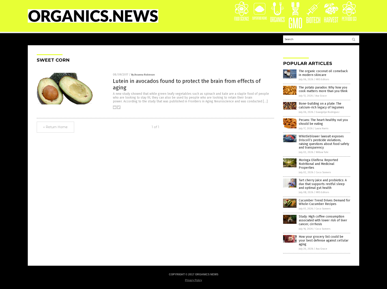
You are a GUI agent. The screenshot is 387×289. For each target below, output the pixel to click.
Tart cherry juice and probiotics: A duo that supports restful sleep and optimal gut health (323, 184)
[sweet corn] (93, 21)
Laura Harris (321, 128)
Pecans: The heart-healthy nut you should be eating (323, 122)
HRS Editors (322, 79)
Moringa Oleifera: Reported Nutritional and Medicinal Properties (318, 164)
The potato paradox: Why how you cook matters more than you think (323, 89)
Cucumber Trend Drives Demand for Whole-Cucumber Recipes (324, 202)
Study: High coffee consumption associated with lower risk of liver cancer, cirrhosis (323, 220)
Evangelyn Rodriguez (328, 112)
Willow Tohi (322, 152)
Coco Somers (323, 172)
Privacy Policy (193, 280)
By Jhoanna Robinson (143, 74)
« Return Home (55, 127)
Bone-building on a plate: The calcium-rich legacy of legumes (321, 105)
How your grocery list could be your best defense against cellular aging (323, 240)
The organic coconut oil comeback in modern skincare (323, 73)
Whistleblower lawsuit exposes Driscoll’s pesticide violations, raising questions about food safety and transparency (324, 141)
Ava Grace (321, 95)
